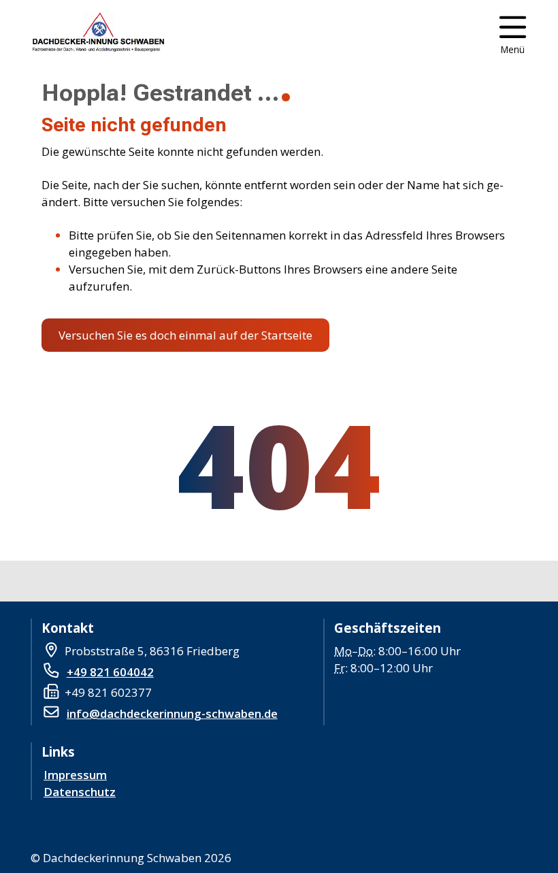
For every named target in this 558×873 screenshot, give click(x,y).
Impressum (75, 775)
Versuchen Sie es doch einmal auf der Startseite (185, 335)
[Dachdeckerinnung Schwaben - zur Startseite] (96, 34)
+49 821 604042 (110, 672)
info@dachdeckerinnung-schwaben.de (172, 713)
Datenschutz (80, 792)
